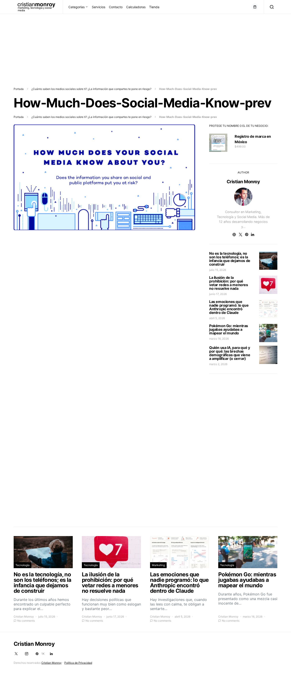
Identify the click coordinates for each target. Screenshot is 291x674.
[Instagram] (26, 653)
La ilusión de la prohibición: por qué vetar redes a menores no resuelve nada (228, 283)
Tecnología (22, 565)
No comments (26, 620)
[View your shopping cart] (254, 6)
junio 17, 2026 (218, 294)
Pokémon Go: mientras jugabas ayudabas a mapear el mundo (228, 329)
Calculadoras (136, 7)
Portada (19, 89)
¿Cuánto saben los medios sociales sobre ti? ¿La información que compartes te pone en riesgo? (91, 89)
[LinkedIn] (51, 653)
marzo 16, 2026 (219, 338)
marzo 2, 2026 (218, 364)
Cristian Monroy (243, 181)
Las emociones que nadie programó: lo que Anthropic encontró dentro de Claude (228, 307)
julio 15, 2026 (217, 270)
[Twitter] (16, 653)
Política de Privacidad (78, 662)
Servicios (98, 7)
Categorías (76, 7)
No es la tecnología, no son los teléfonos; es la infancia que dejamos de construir (229, 259)
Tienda (154, 7)
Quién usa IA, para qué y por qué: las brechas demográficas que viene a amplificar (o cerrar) (229, 353)
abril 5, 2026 (217, 318)
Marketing (158, 565)
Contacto (116, 7)
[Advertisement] (136, 46)
